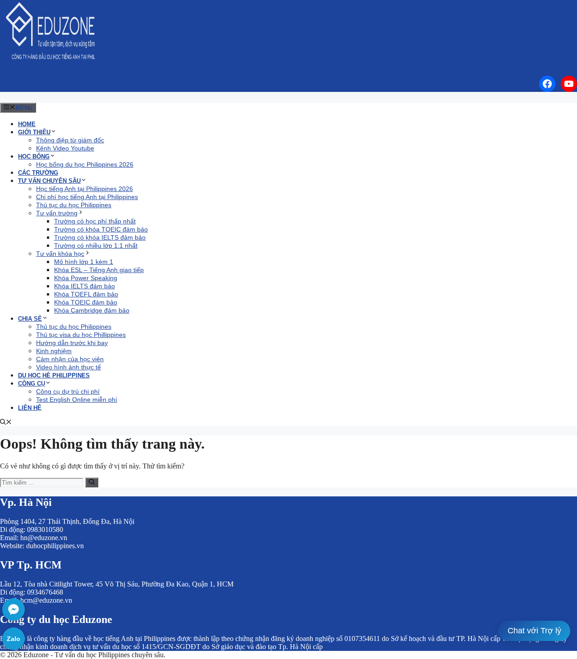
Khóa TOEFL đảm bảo (86, 294)
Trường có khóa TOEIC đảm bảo (101, 229)
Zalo (13, 638)
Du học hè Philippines (54, 375)
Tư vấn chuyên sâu (49, 180)
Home (27, 124)
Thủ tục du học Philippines (73, 205)
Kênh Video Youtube (65, 148)
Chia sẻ (30, 318)
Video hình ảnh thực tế (68, 367)
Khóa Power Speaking (85, 278)
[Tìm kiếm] (91, 482)
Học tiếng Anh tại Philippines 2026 (84, 188)
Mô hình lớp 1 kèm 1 (83, 261)
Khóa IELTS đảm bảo (84, 286)
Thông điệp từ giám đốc (70, 140)
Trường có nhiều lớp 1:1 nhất (95, 245)
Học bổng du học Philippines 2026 (84, 164)
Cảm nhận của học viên (70, 359)
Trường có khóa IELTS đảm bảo (100, 237)
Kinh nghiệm (54, 350)
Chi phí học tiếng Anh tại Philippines (87, 196)
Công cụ (31, 383)
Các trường (38, 172)
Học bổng (34, 156)
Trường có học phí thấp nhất (95, 221)
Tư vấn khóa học (60, 253)
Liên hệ (29, 407)
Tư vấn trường (57, 213)
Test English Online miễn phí (76, 399)
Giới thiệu (34, 132)
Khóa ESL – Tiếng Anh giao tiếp (99, 269)
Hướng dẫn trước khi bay (72, 342)
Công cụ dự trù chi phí (68, 391)
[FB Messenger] (13, 609)
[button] (6, 422)
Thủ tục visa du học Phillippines (81, 334)
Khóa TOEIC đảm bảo (85, 302)
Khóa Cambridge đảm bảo (91, 310)
